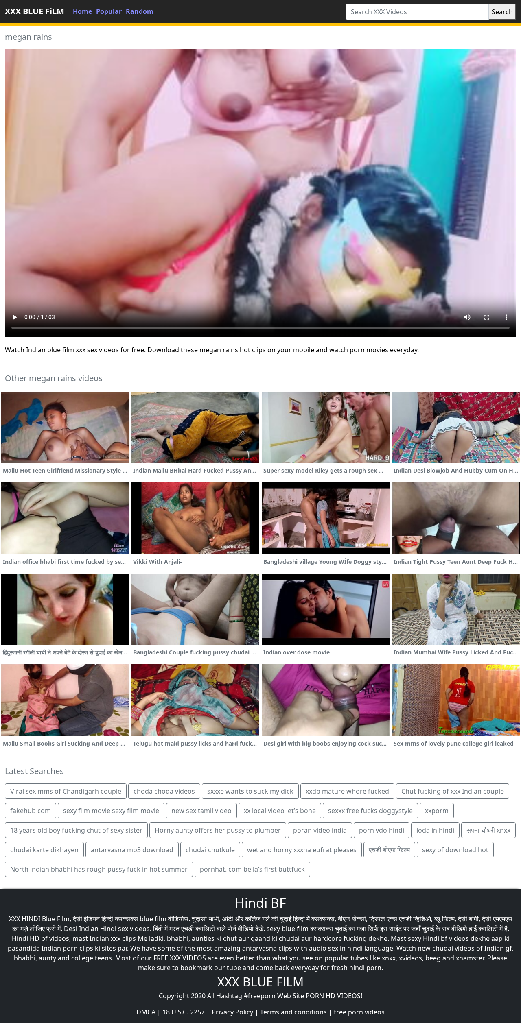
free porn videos (359, 1012)
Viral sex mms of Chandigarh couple (65, 791)
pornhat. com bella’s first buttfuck (252, 869)
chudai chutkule (210, 849)
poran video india (320, 830)
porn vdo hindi (381, 830)
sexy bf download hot (455, 849)
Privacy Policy (232, 1012)
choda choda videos (164, 791)
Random (139, 11)
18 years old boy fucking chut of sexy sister (76, 830)
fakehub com (30, 810)
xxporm (437, 810)
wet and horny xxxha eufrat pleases (302, 849)
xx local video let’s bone (280, 810)
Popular (109, 11)
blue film (153, 918)
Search (502, 11)
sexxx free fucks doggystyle (370, 810)
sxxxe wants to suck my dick (250, 791)
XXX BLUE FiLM (34, 11)
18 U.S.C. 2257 (183, 1012)
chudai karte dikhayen (44, 849)
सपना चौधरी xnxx (488, 830)
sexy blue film (288, 928)
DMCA (145, 1012)
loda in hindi (435, 830)
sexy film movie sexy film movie (111, 810)
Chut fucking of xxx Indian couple (452, 791)
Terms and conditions (293, 1012)
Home (82, 11)
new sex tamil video (201, 810)
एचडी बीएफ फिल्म (389, 849)
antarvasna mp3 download (132, 849)
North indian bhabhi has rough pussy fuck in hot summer (99, 869)
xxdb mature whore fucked (347, 791)
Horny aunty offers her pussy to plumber (218, 830)
